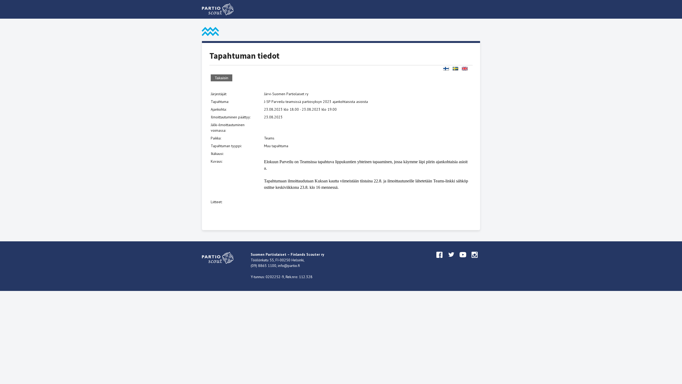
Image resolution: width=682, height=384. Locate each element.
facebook (439, 260)
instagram (474, 260)
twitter (451, 260)
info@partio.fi (289, 265)
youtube (463, 260)
